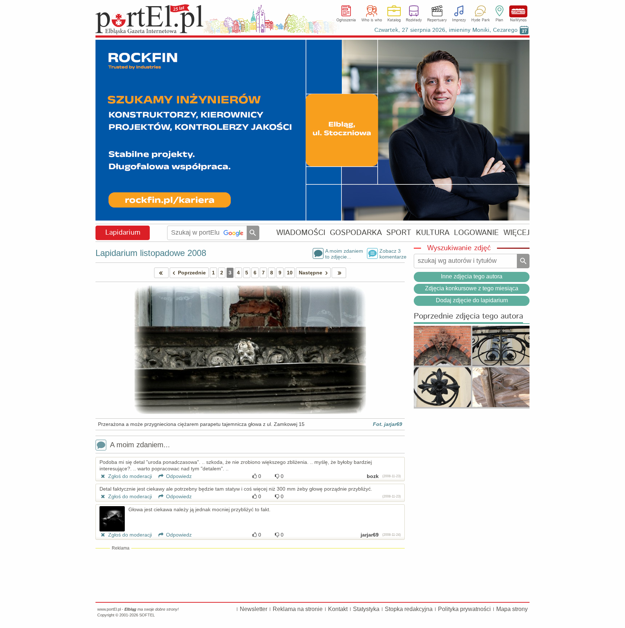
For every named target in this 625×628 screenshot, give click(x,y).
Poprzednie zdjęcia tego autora (468, 316)
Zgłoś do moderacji (129, 476)
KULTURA (433, 232)
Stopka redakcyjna (409, 609)
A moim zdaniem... (140, 445)
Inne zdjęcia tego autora (471, 276)
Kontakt (338, 609)
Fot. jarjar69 (387, 424)
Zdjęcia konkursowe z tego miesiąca (471, 288)
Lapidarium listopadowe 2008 (150, 253)
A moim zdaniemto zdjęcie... (344, 253)
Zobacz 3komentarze (392, 253)
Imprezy (459, 20)
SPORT (398, 232)
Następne (310, 272)
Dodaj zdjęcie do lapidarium (472, 300)
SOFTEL (147, 615)
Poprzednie (192, 272)
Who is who (371, 20)
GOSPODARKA (356, 232)
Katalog (394, 20)
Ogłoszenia (346, 20)
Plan (499, 20)
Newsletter (253, 609)
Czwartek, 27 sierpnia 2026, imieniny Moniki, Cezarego (446, 30)
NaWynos (518, 11)
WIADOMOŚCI (300, 232)
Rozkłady (414, 20)
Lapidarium (122, 232)
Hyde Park (480, 20)
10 (290, 272)
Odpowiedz (178, 476)
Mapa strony (512, 609)
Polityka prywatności (464, 609)
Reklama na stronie (298, 609)
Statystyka (366, 609)
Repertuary (437, 20)
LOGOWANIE (476, 232)
